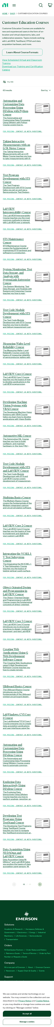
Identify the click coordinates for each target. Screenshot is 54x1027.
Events (41, 970)
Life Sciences (21, 935)
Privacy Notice (25, 1000)
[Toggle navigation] (14, 5)
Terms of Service (29, 953)
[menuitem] (41, 5)
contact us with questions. (29, 131)
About (30, 967)
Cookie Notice (42, 1000)
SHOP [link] (12, 13)
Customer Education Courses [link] (33, 13)
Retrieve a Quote (13, 953)
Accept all (27, 1013)
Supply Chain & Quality (27, 970)
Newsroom (10, 970)
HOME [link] (4, 13)
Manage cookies (27, 1022)
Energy (32, 932)
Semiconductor (36, 935)
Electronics (22, 932)
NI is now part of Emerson (14, 967)
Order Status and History (36, 949)
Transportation (12, 939)
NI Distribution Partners (13, 949)
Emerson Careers (43, 967)
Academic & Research (13, 929)
